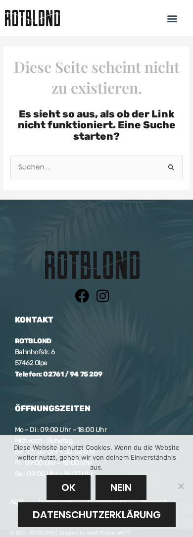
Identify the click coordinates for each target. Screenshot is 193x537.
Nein (121, 487)
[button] (172, 18)
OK (68, 487)
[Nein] (181, 486)
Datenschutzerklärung (97, 515)
